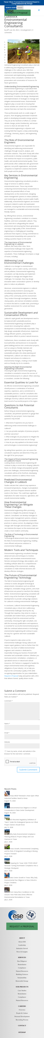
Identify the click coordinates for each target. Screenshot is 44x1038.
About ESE (22, 942)
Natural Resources (22, 971)
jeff (7, 30)
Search (20, 8)
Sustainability (22, 978)
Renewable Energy (22, 981)
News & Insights (22, 952)
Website (7, 742)
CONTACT (22, 1025)
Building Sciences (22, 974)
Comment (8, 701)
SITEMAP (22, 1032)
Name (7, 724)
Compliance (22, 968)
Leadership (22, 945)
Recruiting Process (22, 1020)
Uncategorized (26, 30)
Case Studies (22, 990)
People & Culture (22, 1013)
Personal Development (22, 1016)
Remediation (22, 964)
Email (6, 733)
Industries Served (22, 948)
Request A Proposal (11, 676)
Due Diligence (22, 961)
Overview (22, 1010)
